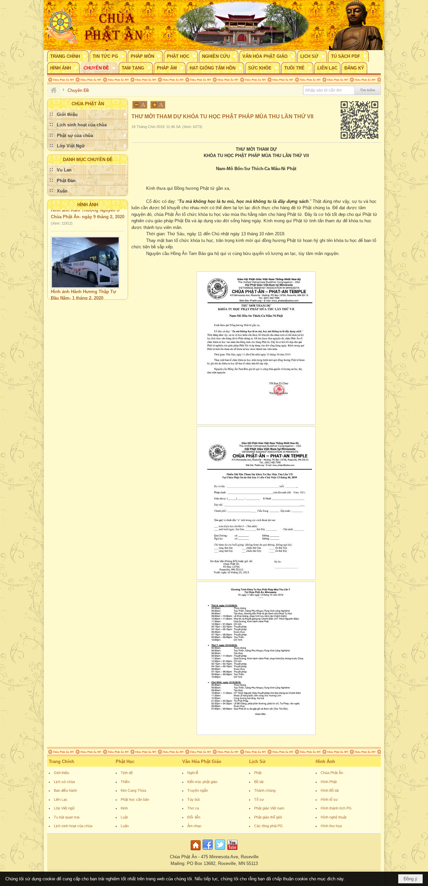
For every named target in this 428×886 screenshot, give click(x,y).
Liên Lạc (61, 799)
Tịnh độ (127, 773)
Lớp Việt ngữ (64, 808)
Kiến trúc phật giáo (202, 782)
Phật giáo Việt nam (269, 808)
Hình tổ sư (329, 799)
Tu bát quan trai (66, 817)
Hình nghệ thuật (333, 817)
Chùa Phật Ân (332, 773)
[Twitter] (220, 850)
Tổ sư (259, 799)
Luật (124, 817)
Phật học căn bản (135, 799)
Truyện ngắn (197, 790)
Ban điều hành (65, 790)
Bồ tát (258, 782)
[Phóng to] (158, 104)
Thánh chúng (265, 790)
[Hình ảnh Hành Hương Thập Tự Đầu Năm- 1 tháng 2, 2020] (85, 253)
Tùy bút (193, 799)
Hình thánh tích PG (336, 808)
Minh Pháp (89, 295)
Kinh (124, 808)
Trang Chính (61, 761)
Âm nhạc (194, 826)
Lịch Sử (257, 761)
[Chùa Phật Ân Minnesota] (242, 25)
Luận (125, 826)
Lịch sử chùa (64, 782)
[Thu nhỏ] (139, 104)
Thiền (125, 782)
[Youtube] (232, 850)
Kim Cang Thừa (133, 790)
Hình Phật (329, 782)
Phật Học (125, 761)
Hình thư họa (331, 826)
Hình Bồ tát (330, 790)
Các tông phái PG (268, 826)
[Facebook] (207, 850)
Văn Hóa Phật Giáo (201, 761)
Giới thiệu (61, 773)
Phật (257, 773)
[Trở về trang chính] (196, 850)
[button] (68, 56)
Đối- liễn (193, 817)
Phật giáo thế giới (268, 817)
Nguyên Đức (63, 295)
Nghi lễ (192, 773)
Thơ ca (193, 808)
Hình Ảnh (87, 204)
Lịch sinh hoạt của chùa (73, 826)
